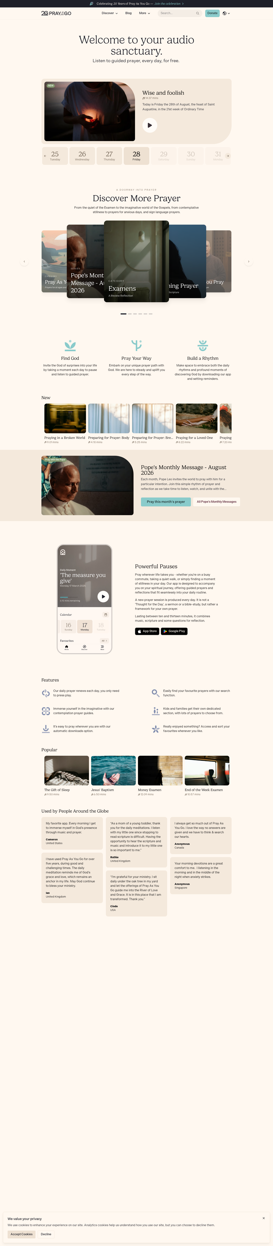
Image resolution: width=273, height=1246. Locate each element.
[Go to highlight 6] (150, 313)
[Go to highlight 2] (130, 313)
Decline (46, 1234)
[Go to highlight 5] (145, 313)
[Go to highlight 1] (123, 313)
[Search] (197, 13)
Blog (128, 13)
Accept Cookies (21, 1234)
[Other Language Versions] (226, 13)
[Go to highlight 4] (140, 313)
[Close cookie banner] (263, 1218)
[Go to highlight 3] (135, 313)
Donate (212, 13)
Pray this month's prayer (166, 502)
